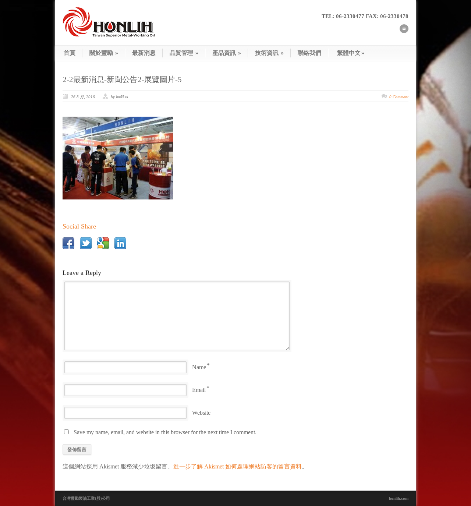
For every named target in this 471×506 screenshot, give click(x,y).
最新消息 (144, 53)
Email (199, 390)
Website (201, 413)
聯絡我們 (309, 53)
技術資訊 (269, 53)
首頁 (69, 53)
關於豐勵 (103, 53)
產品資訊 (226, 53)
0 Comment (398, 97)
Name (199, 367)
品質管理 (184, 53)
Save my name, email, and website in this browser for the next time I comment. (165, 432)
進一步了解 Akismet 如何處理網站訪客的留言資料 (237, 466)
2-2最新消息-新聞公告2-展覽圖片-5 (122, 79)
